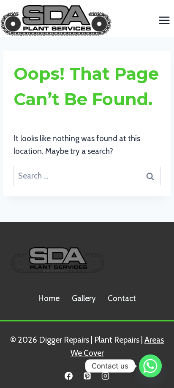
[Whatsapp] (150, 366)
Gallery (84, 298)
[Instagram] (106, 376)
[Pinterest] (87, 376)
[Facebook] (68, 376)
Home (49, 298)
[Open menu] (164, 20)
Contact (122, 298)
